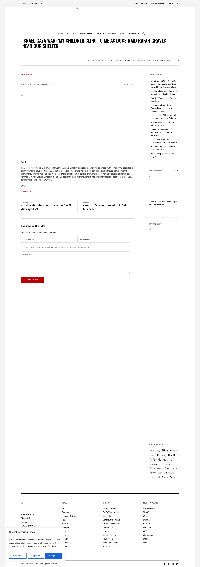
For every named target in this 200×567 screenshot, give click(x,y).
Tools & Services (28, 518)
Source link (26, 191)
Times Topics (27, 522)
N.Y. (172, 460)
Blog (165, 450)
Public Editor (108, 546)
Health (172, 455)
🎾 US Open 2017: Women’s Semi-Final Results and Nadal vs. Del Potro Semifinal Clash (163, 84)
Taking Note (108, 539)
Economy (161, 455)
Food (64, 520)
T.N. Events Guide (29, 526)
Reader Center (27, 514)
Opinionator (108, 527)
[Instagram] (172, 563)
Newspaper (155, 464)
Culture (153, 455)
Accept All (53, 556)
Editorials (107, 516)
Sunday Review (110, 535)
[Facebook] (164, 563)
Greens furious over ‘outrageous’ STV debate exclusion (161, 132)
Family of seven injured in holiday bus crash (106, 207)
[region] (35, 545)
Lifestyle (155, 459)
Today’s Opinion (110, 508)
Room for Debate (110, 542)
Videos (165, 476)
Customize (17, 556)
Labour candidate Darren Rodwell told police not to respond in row (162, 108)
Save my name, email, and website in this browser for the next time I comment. (56, 247)
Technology (67, 542)
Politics (160, 468)
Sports (153, 472)
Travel (152, 476)
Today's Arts (169, 472)
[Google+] (168, 563)
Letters (106, 531)
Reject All (36, 556)
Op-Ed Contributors (111, 523)
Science (173, 468)
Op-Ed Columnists (111, 512)
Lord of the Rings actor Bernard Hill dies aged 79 (46, 207)
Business (173, 450)
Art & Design (155, 450)
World (172, 477)
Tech (160, 472)
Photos (153, 468)
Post (167, 468)
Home (88, 61)
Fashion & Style (69, 516)
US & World (98, 61)
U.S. (158, 477)
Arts (64, 508)
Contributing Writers (111, 520)
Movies (166, 460)
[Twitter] (176, 563)
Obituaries (165, 464)
